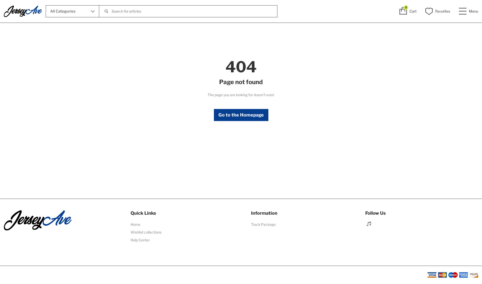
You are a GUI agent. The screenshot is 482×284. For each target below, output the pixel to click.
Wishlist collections (146, 232)
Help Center (140, 240)
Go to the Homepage (241, 115)
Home (135, 224)
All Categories (63, 11)
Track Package (263, 224)
